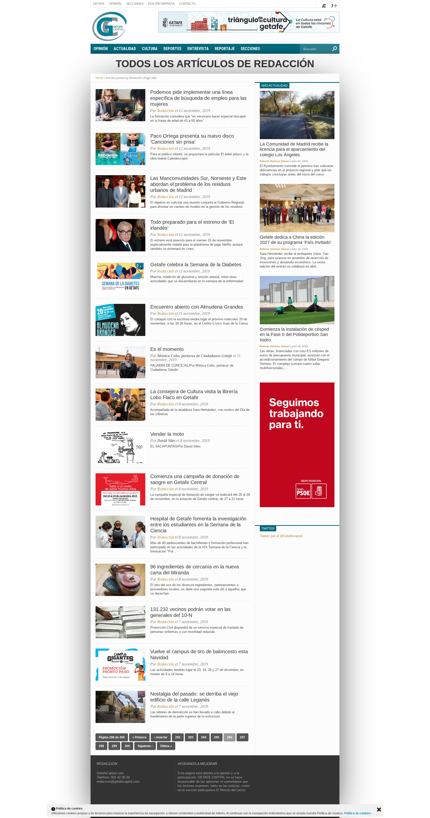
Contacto (187, 3)
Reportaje (225, 48)
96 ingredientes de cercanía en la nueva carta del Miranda (194, 569)
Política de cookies (358, 813)
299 (114, 746)
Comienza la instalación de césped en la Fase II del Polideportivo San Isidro (294, 334)
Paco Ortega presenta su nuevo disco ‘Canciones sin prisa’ (192, 139)
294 (203, 737)
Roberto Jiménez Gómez (274, 161)
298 (101, 746)
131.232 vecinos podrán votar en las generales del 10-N (190, 612)
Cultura (150, 48)
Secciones (135, 3)
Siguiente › (145, 746)
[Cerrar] (379, 810)
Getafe (99, 3)
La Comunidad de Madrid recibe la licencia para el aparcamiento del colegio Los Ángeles (294, 149)
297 (242, 737)
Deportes (172, 48)
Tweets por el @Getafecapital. (281, 536)
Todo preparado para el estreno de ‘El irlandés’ (192, 225)
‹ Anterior (160, 737)
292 (177, 737)
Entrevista (198, 48)
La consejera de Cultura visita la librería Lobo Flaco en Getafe (194, 394)
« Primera (139, 737)
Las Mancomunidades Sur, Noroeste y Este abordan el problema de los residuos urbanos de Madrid (198, 184)
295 (216, 737)
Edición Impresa (161, 3)
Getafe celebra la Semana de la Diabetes (195, 264)
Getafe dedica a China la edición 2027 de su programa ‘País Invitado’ (295, 240)
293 (190, 737)
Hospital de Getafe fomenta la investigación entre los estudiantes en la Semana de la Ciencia (198, 524)
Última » (166, 746)
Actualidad (125, 48)
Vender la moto (167, 434)
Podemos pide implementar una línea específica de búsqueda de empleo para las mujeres (198, 98)
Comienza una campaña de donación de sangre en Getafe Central (194, 479)
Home (99, 78)
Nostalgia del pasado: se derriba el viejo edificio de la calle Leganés (194, 697)
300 (127, 746)
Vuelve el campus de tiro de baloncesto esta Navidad (199, 654)
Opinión (115, 3)
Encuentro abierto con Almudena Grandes (196, 307)
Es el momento (167, 349)
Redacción (165, 111)
